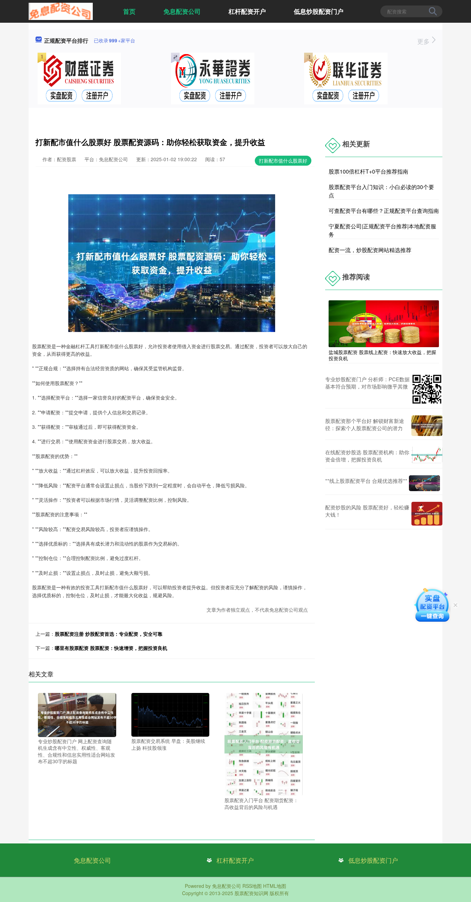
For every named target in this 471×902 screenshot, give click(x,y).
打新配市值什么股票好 (283, 160)
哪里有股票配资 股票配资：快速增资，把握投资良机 (111, 647)
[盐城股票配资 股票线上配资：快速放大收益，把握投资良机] (384, 323)
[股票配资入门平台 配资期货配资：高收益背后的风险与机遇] (263, 743)
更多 (424, 41)
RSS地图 (252, 885)
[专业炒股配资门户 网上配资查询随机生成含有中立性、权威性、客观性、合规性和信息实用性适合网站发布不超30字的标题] (77, 714)
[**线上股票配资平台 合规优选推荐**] (424, 483)
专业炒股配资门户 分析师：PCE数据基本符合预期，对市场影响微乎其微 (367, 382)
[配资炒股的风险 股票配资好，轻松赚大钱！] (426, 514)
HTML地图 (274, 885)
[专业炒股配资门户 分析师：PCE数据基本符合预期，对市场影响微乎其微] (426, 389)
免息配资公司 (182, 11)
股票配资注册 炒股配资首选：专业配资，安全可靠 (108, 633)
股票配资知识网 (251, 893)
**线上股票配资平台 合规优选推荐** (366, 480)
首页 (129, 11)
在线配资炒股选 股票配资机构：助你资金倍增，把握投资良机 (367, 455)
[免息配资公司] (61, 10)
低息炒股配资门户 (318, 11)
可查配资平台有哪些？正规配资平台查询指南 (384, 211)
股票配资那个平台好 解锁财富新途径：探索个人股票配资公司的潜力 (364, 424)
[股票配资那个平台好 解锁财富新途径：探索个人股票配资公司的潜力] (426, 425)
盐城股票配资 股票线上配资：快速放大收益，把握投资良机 (382, 355)
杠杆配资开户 (247, 11)
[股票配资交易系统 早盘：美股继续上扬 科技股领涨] (170, 714)
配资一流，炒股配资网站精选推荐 (370, 250)
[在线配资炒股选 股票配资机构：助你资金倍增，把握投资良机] (426, 456)
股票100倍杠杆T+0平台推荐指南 (368, 171)
